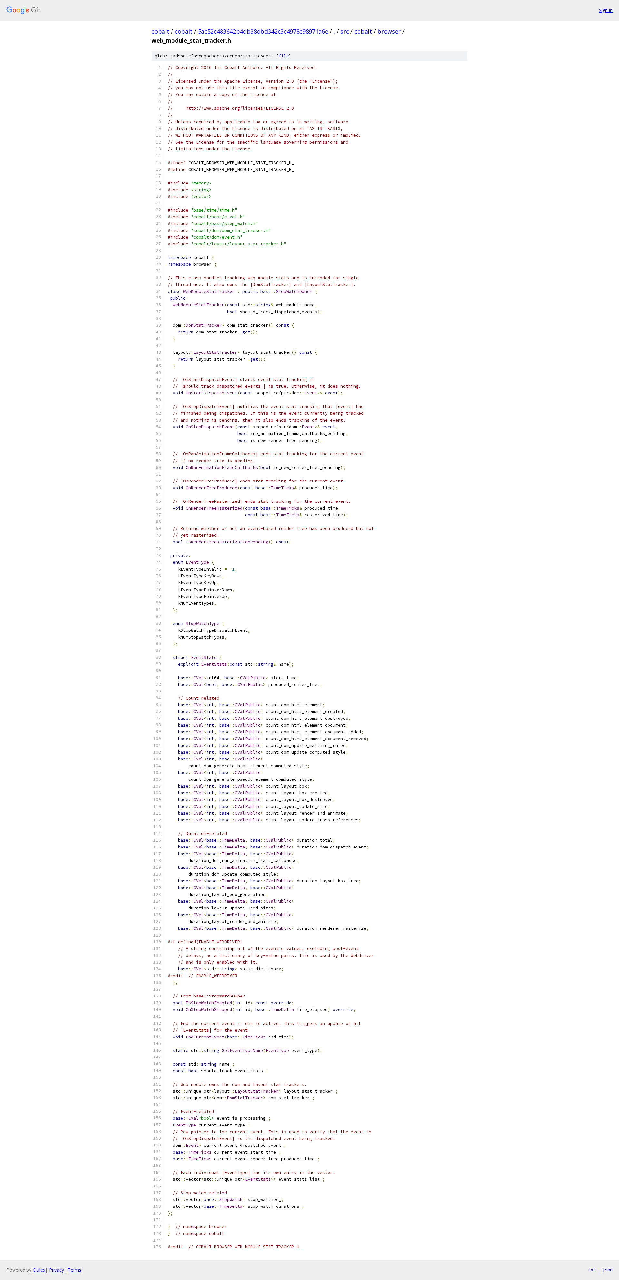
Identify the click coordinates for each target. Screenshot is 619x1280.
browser (389, 31)
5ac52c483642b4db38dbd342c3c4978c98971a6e (263, 31)
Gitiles (39, 1270)
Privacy (56, 1270)
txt (592, 1270)
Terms (74, 1270)
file (284, 56)
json (607, 1270)
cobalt (160, 31)
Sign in (606, 10)
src (344, 31)
